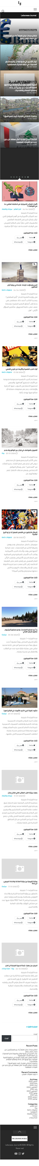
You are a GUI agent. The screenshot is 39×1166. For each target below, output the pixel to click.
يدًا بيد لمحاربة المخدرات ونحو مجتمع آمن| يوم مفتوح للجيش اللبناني (21, 631)
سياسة (22, 30)
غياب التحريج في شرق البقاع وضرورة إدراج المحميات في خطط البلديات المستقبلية (20, 47)
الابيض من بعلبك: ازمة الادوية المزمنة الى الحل (21, 965)
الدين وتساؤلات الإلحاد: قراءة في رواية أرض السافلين (22, 286)
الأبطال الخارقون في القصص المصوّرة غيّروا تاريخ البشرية (20, 533)
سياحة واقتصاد (31, 30)
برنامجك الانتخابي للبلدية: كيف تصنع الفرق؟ (24, 98)
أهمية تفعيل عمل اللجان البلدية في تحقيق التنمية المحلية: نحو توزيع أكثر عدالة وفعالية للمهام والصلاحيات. (22, 74)
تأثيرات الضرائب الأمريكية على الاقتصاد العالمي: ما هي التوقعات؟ (20, 205)
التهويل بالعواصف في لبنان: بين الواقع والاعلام (20, 450)
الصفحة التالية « (31, 1027)
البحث (35, 1034)
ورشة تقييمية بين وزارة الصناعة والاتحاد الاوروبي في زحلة (20, 882)
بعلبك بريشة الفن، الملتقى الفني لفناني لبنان (22, 793)
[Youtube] (16, 1153)
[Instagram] (19, 1153)
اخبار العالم (17, 209)
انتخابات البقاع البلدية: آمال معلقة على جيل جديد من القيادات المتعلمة (21, 124)
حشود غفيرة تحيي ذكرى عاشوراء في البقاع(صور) (20, 710)
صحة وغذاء (6, 968)
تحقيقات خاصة (31, 82)
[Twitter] (23, 1153)
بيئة (3, 453)
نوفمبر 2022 (32, 1099)
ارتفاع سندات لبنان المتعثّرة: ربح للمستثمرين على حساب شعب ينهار (20, 22)
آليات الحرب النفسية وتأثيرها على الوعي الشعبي (21, 369)
